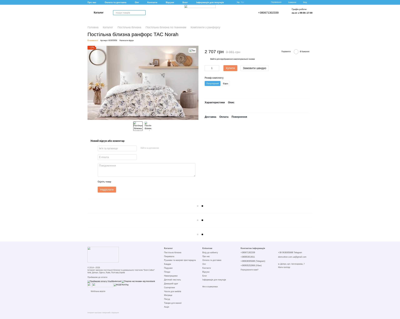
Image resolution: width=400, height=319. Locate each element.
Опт (137, 2)
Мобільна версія (97, 291)
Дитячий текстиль (172, 280)
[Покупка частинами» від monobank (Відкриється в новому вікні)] (138, 281)
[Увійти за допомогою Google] (162, 148)
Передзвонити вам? (249, 270)
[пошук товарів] (143, 12)
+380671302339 (268, 12)
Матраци (168, 295)
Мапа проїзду (284, 267)
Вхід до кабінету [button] (210, 252)
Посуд (167, 299)
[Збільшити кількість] (217, 68)
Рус (242, 2)
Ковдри (167, 264)
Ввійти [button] (213, 59)
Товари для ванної (173, 303)
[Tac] (192, 50)
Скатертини (169, 287)
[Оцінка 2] (121, 181)
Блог (185, 2)
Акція (166, 307)
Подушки (168, 268)
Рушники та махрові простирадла (180, 260)
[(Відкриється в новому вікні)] (90, 285)
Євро (225, 83)
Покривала (169, 256)
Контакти (152, 2)
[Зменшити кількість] (207, 68)
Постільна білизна (172, 252)
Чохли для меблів (172, 291)
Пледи (167, 272)
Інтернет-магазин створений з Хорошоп (103, 313)
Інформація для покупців (210, 2)
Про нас (92, 2)
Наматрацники (171, 276)
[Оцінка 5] (136, 181)
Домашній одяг (171, 283)
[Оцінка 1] (116, 181)
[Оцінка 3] (126, 181)
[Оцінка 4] (131, 181)
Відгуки (170, 2)
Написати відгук (127, 40)
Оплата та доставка (115, 2)
